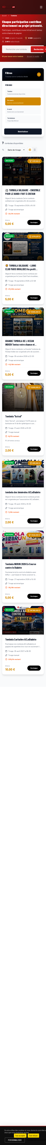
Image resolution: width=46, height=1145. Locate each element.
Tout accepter (20, 1135)
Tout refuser (33, 1135)
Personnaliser (15, 1140)
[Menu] (41, 7)
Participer (34, 222)
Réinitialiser (23, 131)
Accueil (4, 15)
